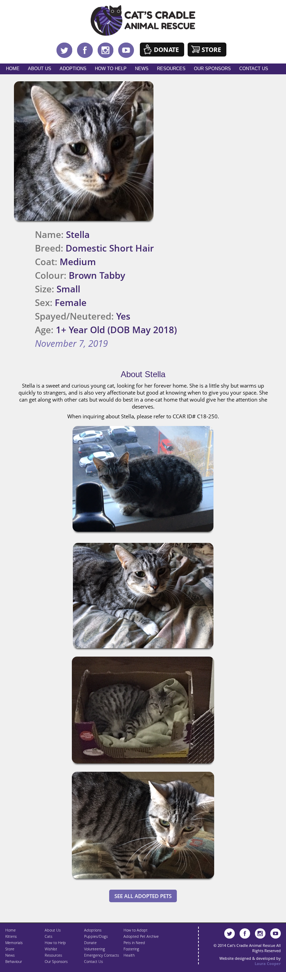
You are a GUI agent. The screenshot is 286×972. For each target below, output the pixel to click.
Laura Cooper (268, 963)
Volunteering (94, 948)
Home (13, 68)
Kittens (11, 936)
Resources (171, 68)
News (142, 68)
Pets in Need (134, 942)
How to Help (111, 68)
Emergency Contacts (101, 955)
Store (211, 49)
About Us (39, 68)
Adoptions (73, 68)
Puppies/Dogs (96, 936)
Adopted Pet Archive (141, 936)
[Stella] (143, 533)
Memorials (14, 942)
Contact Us (253, 68)
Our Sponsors (212, 68)
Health (129, 955)
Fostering (131, 948)
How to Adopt (135, 930)
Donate (166, 49)
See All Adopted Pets (143, 895)
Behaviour (13, 961)
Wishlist (51, 948)
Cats (48, 936)
